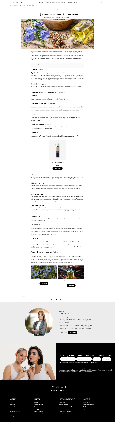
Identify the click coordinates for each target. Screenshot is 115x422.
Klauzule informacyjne (38, 411)
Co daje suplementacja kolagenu (65, 411)
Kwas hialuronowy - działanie (65, 413)
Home (11, 5)
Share (58, 299)
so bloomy (12, 416)
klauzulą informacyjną (66, 371)
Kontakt (84, 406)
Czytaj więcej (44, 283)
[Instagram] (54, 391)
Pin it (62, 299)
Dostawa (11, 409)
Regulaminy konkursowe (39, 406)
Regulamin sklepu (37, 402)
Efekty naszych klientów (63, 404)
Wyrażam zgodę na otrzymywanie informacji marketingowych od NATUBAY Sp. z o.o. (79, 362)
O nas (11, 402)
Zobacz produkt (57, 168)
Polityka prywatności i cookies (40, 409)
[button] (96, 359)
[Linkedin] (61, 391)
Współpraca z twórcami (88, 409)
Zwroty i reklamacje (14, 406)
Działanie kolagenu (62, 402)
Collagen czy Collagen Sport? (65, 409)
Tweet (54, 299)
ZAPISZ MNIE (106, 359)
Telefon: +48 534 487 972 (88, 402)
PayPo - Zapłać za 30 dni (15, 411)
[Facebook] (51, 391)
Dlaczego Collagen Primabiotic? (65, 406)
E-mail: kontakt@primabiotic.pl (89, 404)
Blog (10, 413)
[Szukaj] (98, 2)
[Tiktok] (58, 391)
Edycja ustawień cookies (39, 413)
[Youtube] (56, 391)
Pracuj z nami (12, 404)
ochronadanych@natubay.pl (87, 371)
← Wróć (57, 9)
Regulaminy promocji (38, 404)
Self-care (16, 5)
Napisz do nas (73, 332)
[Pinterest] (63, 391)
